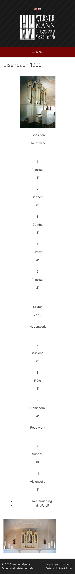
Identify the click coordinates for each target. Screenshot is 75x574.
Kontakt (67, 564)
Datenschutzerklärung (59, 568)
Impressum (53, 564)
